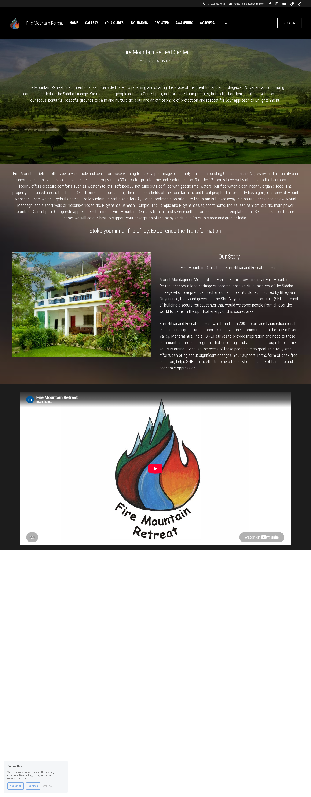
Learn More (22, 778)
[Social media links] (270, 4)
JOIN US (289, 23)
